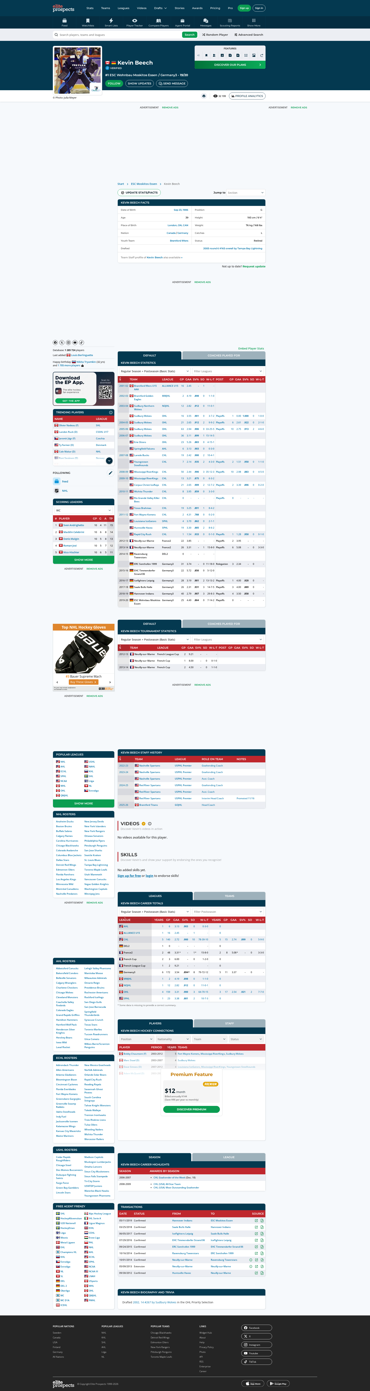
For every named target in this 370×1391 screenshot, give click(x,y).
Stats (90, 8)
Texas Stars (90, 1024)
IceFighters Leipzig (182, 1233)
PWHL (92, 1300)
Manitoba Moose (93, 973)
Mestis (64, 1237)
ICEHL (64, 1305)
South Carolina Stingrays (92, 1099)
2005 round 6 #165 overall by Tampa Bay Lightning (232, 248)
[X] (61, 342)
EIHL (91, 1228)
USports (93, 1281)
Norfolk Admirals (93, 1070)
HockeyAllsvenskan (71, 1218)
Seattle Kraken (92, 855)
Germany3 (169, 75)
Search (190, 34)
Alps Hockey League (100, 1213)
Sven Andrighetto (73, 525)
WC (62, 1295)
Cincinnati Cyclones (67, 1084)
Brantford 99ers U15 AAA (145, 387)
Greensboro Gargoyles (68, 1099)
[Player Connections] (214, 55)
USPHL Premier (183, 765)
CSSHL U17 (102, 432)
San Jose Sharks (93, 850)
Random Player (217, 34)
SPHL (63, 776)
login (149, 876)
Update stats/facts (142, 192)
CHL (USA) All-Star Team (167, 1184)
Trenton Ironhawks (95, 1115)
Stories (179, 8)
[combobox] (125, 35)
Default (149, 355)
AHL (63, 766)
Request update (254, 266)
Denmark (101, 445)
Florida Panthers (65, 874)
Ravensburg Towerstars (140, 555)
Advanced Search (250, 34)
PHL (91, 1242)
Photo (202, 1352)
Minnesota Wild (64, 884)
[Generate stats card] (222, 55)
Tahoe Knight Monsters (97, 1105)
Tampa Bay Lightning (96, 864)
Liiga (91, 781)
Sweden (57, 1332)
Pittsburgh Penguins (95, 845)
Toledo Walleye (92, 1110)
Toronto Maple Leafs (95, 869)
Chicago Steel (63, 1165)
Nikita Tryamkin (86, 362)
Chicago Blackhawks (67, 845)
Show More (83, 560)
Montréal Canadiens (67, 889)
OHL (63, 790)
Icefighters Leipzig (144, 580)
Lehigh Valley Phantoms (97, 968)
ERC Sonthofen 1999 (145, 564)
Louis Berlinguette (82, 355)
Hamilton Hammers (67, 1019)
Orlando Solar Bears (95, 1074)
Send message (174, 83)
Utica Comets (91, 1039)
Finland (56, 1347)
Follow (114, 83)
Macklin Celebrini (73, 532)
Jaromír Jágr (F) (67, 438)
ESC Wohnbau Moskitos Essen (133, 75)
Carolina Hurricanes (67, 840)
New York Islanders (95, 826)
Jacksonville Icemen (67, 1121)
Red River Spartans (149, 785)
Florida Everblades (66, 1089)
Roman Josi (70, 545)
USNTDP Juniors (93, 1186)
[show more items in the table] (109, 460)
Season (154, 1157)
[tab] (150, 355)
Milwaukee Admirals (95, 978)
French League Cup (168, 654)
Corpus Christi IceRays (146, 485)
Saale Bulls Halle (143, 587)
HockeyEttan (68, 1228)
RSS (201, 1361)
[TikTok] (81, 342)
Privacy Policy (206, 1347)
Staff (229, 1023)
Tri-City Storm (92, 1181)
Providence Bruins (94, 987)
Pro (230, 8)
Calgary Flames (64, 836)
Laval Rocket (63, 1047)
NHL (98, 451)
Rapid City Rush (93, 1079)
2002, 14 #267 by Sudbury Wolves (154, 1302)
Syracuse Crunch (93, 1019)
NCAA (64, 781)
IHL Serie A (95, 1218)
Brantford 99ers (179, 240)
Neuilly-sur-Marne (144, 540)
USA (55, 1342)
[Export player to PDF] (238, 55)
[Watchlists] (206, 55)
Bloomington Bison (66, 1079)
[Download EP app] (83, 389)
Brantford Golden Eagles (143, 397)
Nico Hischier (71, 552)
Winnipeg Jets (92, 893)
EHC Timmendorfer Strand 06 (144, 572)
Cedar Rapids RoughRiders (63, 1158)
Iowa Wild (61, 1042)
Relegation (222, 564)
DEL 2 (64, 1285)
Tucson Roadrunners (96, 1034)
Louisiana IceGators (145, 521)
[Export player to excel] (230, 55)
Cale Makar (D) (67, 451)
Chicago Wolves (64, 992)
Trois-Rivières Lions (95, 1120)
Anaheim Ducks (65, 821)
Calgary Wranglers (66, 982)
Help (201, 1342)
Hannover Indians (144, 593)
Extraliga (94, 790)
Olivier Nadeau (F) (68, 425)
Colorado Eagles (65, 1010)
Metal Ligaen (68, 1242)
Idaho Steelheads (65, 1111)
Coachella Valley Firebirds (65, 1003)
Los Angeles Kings (66, 879)
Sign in (259, 8)
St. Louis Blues (92, 860)
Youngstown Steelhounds (141, 463)
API (201, 1356)
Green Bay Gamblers (67, 1187)
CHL (164, 455)
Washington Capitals (95, 889)
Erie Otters (140, 442)
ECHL (63, 771)
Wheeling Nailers (93, 1129)
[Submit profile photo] (254, 55)
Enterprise (205, 1366)
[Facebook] (55, 342)
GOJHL (178, 805)
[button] (253, 22)
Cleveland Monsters (67, 997)
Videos (141, 8)
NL (90, 785)
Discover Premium (191, 1109)
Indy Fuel (61, 1116)
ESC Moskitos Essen (144, 184)
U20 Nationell (68, 1223)
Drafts (158, 8)
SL (62, 1276)
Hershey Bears (64, 1037)
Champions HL (69, 1252)
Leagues (123, 8)
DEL (63, 1281)
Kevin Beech (155, 257)
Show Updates (139, 83)
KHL (91, 771)
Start (121, 184)
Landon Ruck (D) (68, 432)
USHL (92, 761)
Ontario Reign (92, 982)
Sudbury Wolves (143, 416)
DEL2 (165, 554)
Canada (171, 233)
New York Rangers (94, 831)
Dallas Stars (62, 860)
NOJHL (165, 406)
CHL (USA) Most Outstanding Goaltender (176, 1187)
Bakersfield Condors (67, 973)
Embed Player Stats (251, 348)
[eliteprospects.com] (63, 8)
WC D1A (65, 1300)
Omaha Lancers (93, 1166)
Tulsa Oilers (90, 1124)
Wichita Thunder (93, 1134)
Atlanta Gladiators (66, 1074)
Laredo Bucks (141, 455)
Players (155, 1023)
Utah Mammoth (93, 874)
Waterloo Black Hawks (96, 1190)
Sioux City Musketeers (96, 1171)
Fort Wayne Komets (67, 1094)
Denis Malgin (71, 539)
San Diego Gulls (93, 1002)
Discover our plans (230, 65)
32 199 (222, 96)
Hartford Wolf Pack (66, 1024)
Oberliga (65, 1290)
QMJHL (64, 795)
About (202, 1337)
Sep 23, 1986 (181, 209)
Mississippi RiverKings (146, 471)
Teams (105, 8)
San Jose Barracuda (95, 1007)
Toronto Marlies (93, 1029)
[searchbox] (125, 35)
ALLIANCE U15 (170, 385)
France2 (166, 540)
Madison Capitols (93, 1157)
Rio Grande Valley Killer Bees (147, 499)
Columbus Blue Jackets (69, 855)
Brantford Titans (148, 805)
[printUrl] (204, 96)
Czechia (100, 438)
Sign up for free (129, 876)
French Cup (163, 660)
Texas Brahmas (142, 508)
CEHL (92, 1232)
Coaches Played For (224, 355)
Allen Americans (65, 1070)
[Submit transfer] (262, 55)
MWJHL (166, 395)
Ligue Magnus (97, 1223)
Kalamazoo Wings (66, 1126)
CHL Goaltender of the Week (169, 1177)
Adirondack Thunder (67, 1065)
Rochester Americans (96, 992)
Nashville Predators (66, 893)
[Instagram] (68, 342)
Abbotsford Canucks (67, 968)
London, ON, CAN (178, 225)
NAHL (92, 766)
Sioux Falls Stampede (96, 1176)
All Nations (58, 1356)
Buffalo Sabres (64, 831)
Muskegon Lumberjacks (97, 1162)
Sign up (244, 8)
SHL (98, 425)
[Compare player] (246, 55)
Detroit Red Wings (66, 864)
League (229, 1157)
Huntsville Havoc (143, 527)
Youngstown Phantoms (97, 1195)
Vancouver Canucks (95, 879)
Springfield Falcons (144, 448)
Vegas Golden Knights (96, 884)
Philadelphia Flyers (94, 840)
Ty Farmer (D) (66, 445)
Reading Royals (92, 1084)
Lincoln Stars (63, 1192)
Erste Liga (94, 1237)
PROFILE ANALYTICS (249, 96)
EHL (63, 1247)
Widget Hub (205, 1332)
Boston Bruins (64, 826)
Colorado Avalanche (67, 850)
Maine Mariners (65, 1136)
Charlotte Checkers (67, 987)
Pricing (215, 8)
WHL (63, 785)
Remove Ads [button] (299, 107)
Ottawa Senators (93, 836)
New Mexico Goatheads (97, 1065)
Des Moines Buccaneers (69, 1170)
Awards (197, 8)
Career (203, 1371)
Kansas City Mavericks (68, 1131)
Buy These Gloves (81, 682)
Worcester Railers (94, 1139)
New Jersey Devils (94, 821)
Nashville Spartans (149, 765)
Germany (182, 233)
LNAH (92, 1276)
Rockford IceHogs (94, 997)
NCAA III (93, 1271)
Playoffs (220, 416)
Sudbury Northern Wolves (144, 407)
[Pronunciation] (198, 55)
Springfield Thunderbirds (91, 1013)
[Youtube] (74, 342)
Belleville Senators (66, 978)
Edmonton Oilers (65, 869)
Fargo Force (62, 1183)
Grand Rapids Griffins (68, 1015)
